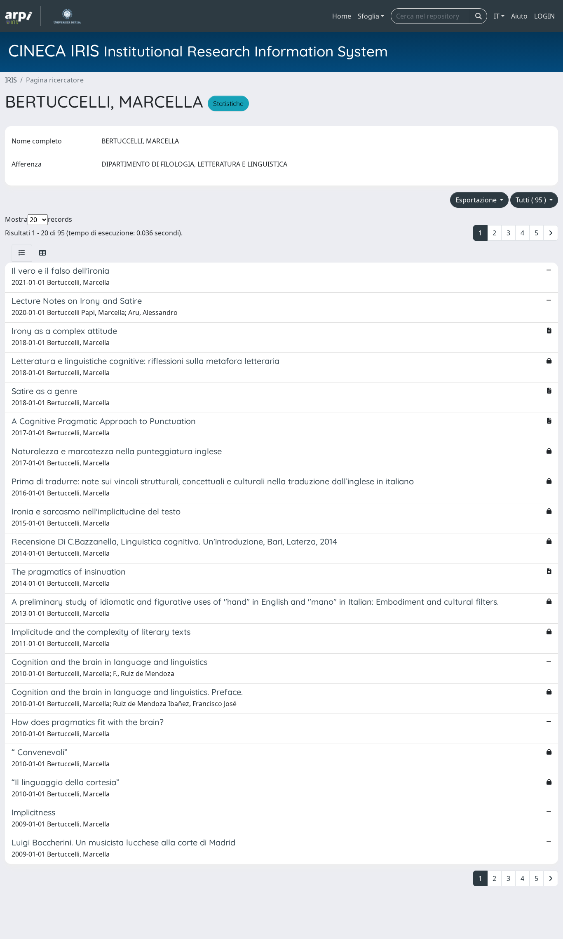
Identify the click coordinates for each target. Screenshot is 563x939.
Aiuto (519, 16)
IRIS (11, 80)
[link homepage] (22, 16)
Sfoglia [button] (368, 16)
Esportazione (476, 199)
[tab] (22, 252)
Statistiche (228, 103)
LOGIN (544, 16)
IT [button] (497, 16)
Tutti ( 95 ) (532, 199)
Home (341, 16)
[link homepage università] (67, 16)
